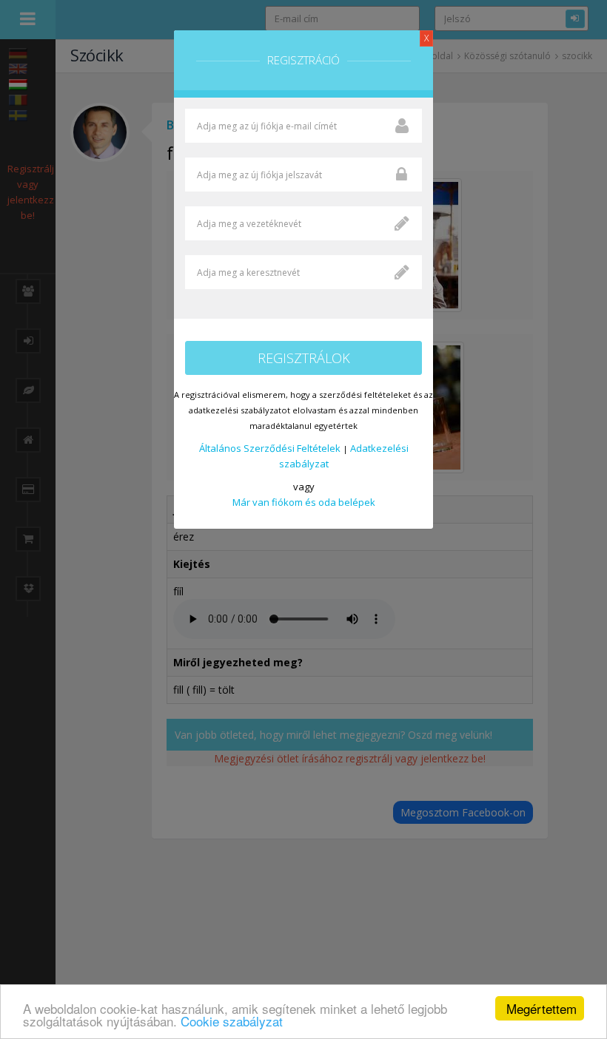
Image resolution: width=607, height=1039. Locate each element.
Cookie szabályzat (232, 1021)
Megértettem (541, 1008)
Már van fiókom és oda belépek (303, 502)
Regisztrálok (304, 358)
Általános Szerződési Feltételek (270, 448)
